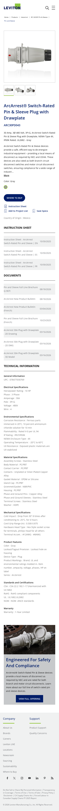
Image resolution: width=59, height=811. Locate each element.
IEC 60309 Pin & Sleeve (39, 17)
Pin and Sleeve (9, 21)
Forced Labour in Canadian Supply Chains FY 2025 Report (25, 797)
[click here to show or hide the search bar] (47, 8)
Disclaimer (8, 795)
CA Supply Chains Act (23, 795)
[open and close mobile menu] (53, 8)
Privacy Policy (47, 792)
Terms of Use (20, 792)
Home (6, 17)
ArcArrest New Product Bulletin (19, 298)
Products (14, 17)
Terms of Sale (34, 792)
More (6, 175)
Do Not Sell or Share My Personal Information (22, 790)
